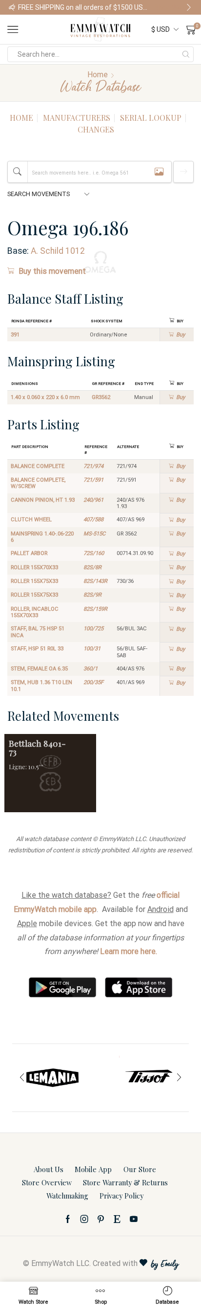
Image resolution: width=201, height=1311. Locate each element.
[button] (12, 7)
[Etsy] (117, 1219)
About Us (48, 1169)
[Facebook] (68, 1219)
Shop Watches (173, 7)
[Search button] (186, 54)
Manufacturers (76, 117)
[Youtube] (134, 1219)
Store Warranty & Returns (125, 1182)
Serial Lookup (150, 117)
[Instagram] (84, 1219)
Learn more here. (128, 951)
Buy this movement (52, 271)
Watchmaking (67, 1195)
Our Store (139, 1169)
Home (97, 74)
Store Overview (47, 1182)
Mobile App (93, 1169)
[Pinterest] (100, 1219)
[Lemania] (52, 1078)
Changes (96, 129)
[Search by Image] (159, 172)
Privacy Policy (121, 1195)
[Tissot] (148, 1078)
